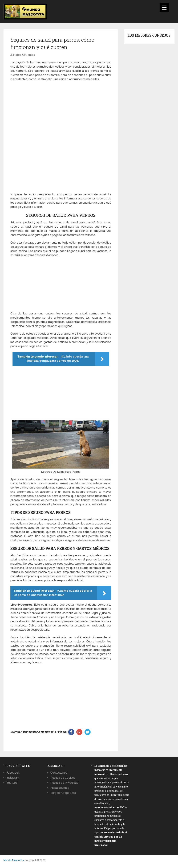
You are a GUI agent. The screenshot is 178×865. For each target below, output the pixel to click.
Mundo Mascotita (13, 860)
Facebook (12, 772)
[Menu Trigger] (164, 7)
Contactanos (58, 772)
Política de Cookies (62, 777)
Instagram (12, 777)
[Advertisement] (61, 137)
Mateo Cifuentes (24, 54)
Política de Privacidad (64, 782)
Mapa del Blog (59, 787)
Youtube (12, 782)
